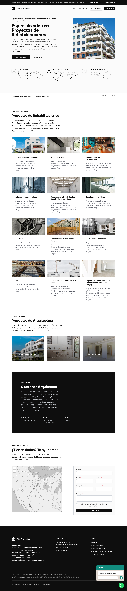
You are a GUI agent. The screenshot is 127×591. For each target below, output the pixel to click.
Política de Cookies (97, 545)
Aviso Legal (95, 542)
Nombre (79, 469)
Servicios (82, 8)
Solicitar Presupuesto (20, 57)
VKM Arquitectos (23, 8)
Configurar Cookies (97, 554)
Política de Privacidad (97, 504)
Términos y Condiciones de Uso (88, 506)
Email (78, 478)
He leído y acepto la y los (93, 505)
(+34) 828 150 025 (62, 547)
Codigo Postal (81, 486)
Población (99, 486)
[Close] (122, 567)
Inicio (74, 8)
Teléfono (99, 478)
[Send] (121, 577)
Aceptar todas (94, 2)
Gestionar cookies (109, 2)
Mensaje (79, 494)
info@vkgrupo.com (62, 550)
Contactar (109, 8)
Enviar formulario (94, 510)
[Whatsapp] (121, 585)
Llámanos (37, 57)
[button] (37, 489)
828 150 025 (97, 8)
